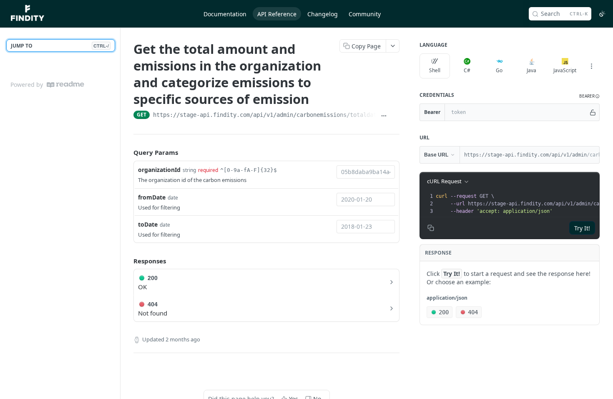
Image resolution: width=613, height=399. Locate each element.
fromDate (152, 197)
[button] (589, 96)
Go (499, 70)
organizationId (159, 170)
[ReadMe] (65, 84)
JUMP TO (60, 45)
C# (467, 70)
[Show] (592, 112)
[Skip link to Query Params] (127, 152)
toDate (148, 224)
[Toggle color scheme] (602, 13)
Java (531, 70)
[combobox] (366, 172)
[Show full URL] (383, 116)
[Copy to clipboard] (395, 116)
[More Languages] (591, 66)
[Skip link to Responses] (127, 260)
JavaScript (564, 70)
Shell (434, 70)
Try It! (582, 228)
